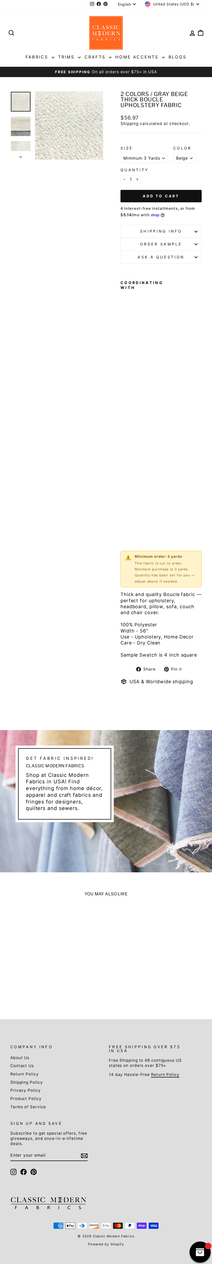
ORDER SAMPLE (161, 244)
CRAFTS (96, 57)
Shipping (129, 123)
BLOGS (177, 57)
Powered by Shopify (106, 1244)
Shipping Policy (26, 1082)
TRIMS (67, 57)
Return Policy (24, 1074)
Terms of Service (28, 1106)
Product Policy (26, 1098)
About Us (19, 1057)
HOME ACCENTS (138, 57)
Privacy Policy (25, 1090)
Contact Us (22, 1065)
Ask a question (161, 257)
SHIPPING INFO (161, 231)
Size (126, 148)
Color (182, 148)
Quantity (134, 170)
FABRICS (38, 57)
